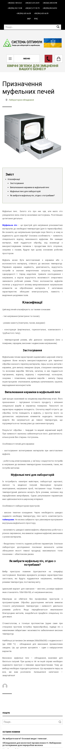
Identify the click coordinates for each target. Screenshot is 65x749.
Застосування (17, 183)
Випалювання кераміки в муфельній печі (29, 187)
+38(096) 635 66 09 (24, 13)
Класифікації (14, 179)
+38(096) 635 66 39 (41, 13)
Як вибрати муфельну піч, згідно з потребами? (32, 195)
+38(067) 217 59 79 (32, 8)
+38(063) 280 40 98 (50, 3)
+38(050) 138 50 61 (15, 3)
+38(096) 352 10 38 (15, 8)
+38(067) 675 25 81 (32, 3)
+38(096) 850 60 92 (50, 8)
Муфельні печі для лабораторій (25, 191)
